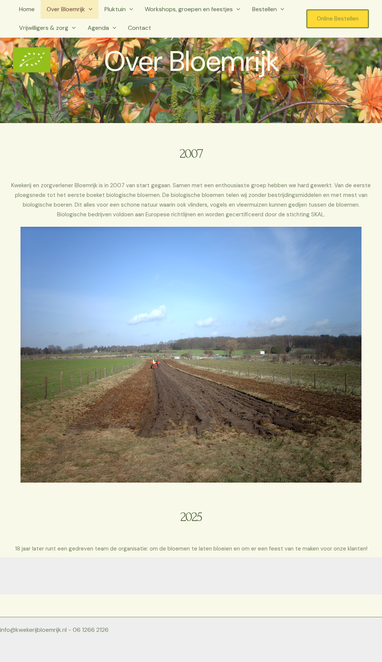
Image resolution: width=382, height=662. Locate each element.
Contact (139, 28)
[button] (89, 9)
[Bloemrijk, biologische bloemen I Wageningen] (31, 59)
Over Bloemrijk (66, 9)
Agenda (98, 28)
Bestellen (264, 9)
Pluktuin (115, 9)
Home (27, 9)
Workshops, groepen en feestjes (189, 9)
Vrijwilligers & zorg (43, 28)
